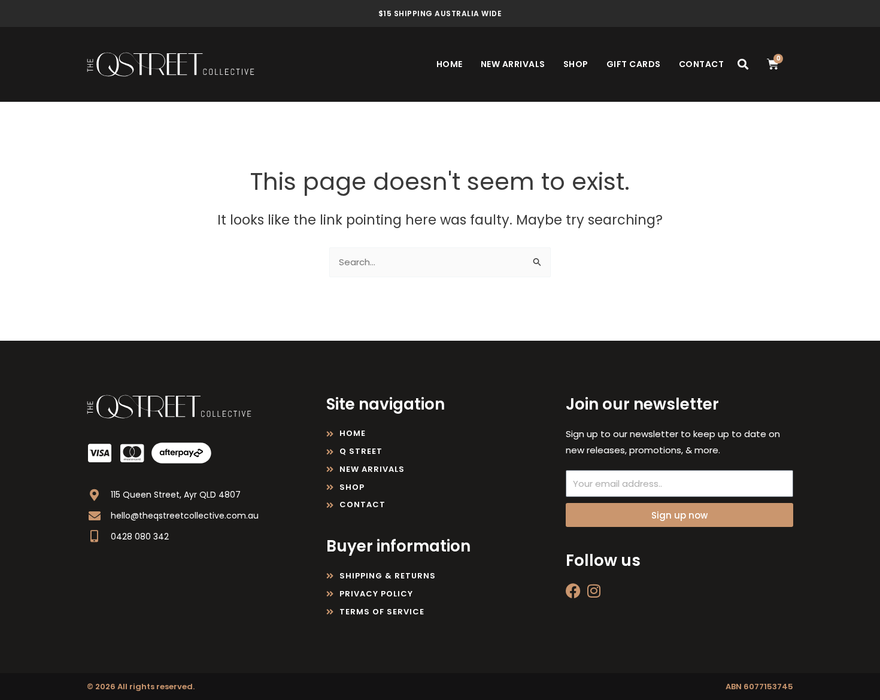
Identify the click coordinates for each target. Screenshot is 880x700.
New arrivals (513, 64)
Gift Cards (633, 64)
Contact (701, 64)
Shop (575, 64)
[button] (742, 64)
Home (449, 64)
